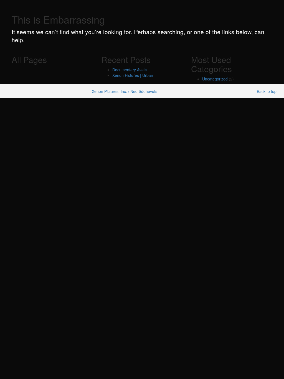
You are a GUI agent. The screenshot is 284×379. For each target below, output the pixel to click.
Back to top (267, 91)
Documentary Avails (129, 69)
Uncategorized (215, 79)
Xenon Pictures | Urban (132, 75)
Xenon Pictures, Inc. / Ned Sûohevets (124, 91)
